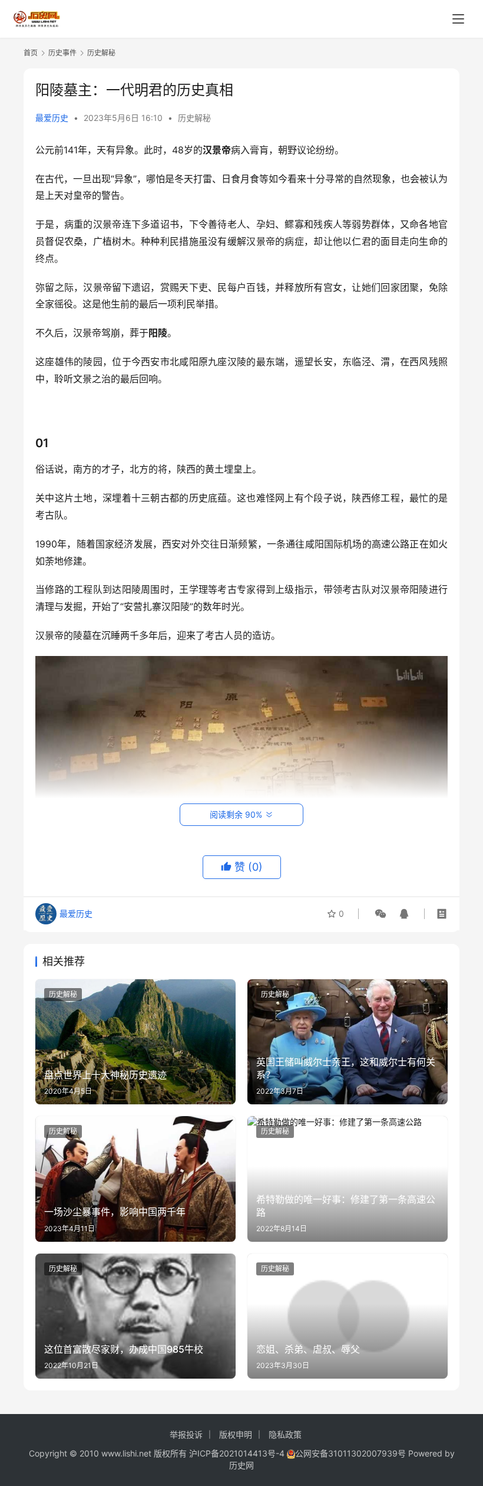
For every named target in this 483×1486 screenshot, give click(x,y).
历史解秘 (194, 118)
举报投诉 (186, 1434)
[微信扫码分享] (380, 913)
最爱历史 (51, 118)
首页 (31, 52)
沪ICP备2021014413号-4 (238, 1453)
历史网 (241, 1465)
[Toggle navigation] (458, 18)
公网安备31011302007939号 (350, 1453)
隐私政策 (285, 1434)
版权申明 (235, 1434)
